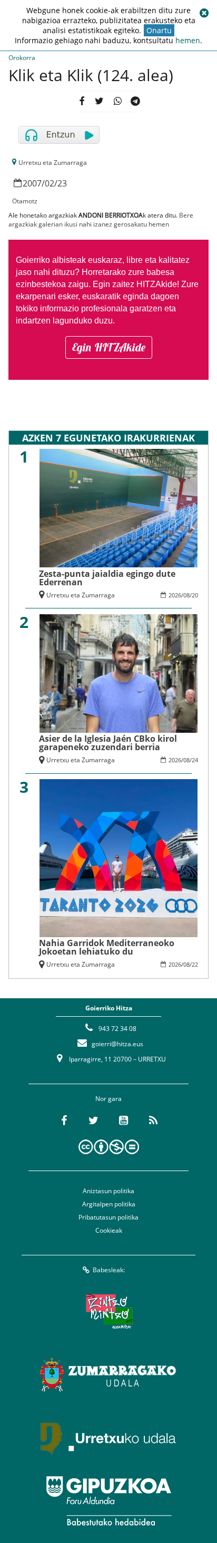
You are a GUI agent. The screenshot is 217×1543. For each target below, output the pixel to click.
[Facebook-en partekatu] (81, 101)
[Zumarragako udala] (108, 1374)
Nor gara (108, 1098)
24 (195, 760)
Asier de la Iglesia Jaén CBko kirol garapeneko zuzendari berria (108, 743)
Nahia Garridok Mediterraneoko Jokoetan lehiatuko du (106, 947)
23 (62, 183)
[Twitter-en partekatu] (99, 101)
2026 (175, 595)
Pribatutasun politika (108, 1217)
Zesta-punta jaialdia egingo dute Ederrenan (107, 578)
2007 (32, 183)
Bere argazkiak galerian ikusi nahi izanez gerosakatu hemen (100, 220)
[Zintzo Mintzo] (109, 1311)
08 (186, 595)
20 (195, 595)
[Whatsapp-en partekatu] (117, 101)
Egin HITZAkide (108, 347)
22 (195, 964)
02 (49, 183)
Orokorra (21, 57)
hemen (187, 40)
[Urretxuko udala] (108, 1437)
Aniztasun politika (108, 1190)
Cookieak (108, 1230)
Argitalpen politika (108, 1204)
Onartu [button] (159, 30)
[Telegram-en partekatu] (136, 101)
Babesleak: (109, 1269)
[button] (204, 13)
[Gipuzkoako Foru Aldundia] (108, 1501)
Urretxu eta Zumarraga (52, 162)
